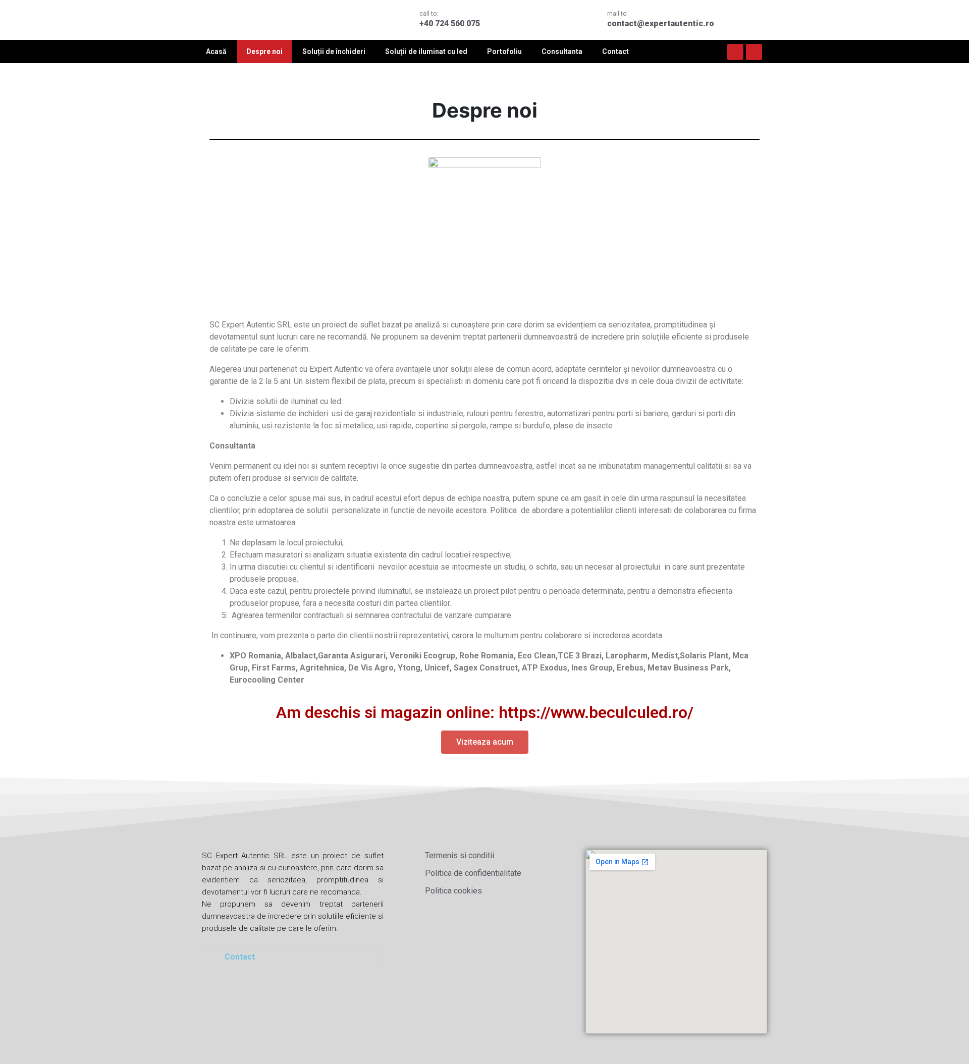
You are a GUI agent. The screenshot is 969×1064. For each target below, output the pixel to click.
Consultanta (562, 51)
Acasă (216, 51)
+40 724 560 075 (449, 23)
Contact (615, 51)
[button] (484, 742)
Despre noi (264, 51)
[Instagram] (754, 52)
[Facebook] (735, 52)
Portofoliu (504, 51)
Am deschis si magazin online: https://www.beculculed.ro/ (484, 712)
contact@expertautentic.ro (660, 23)
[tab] (292, 957)
